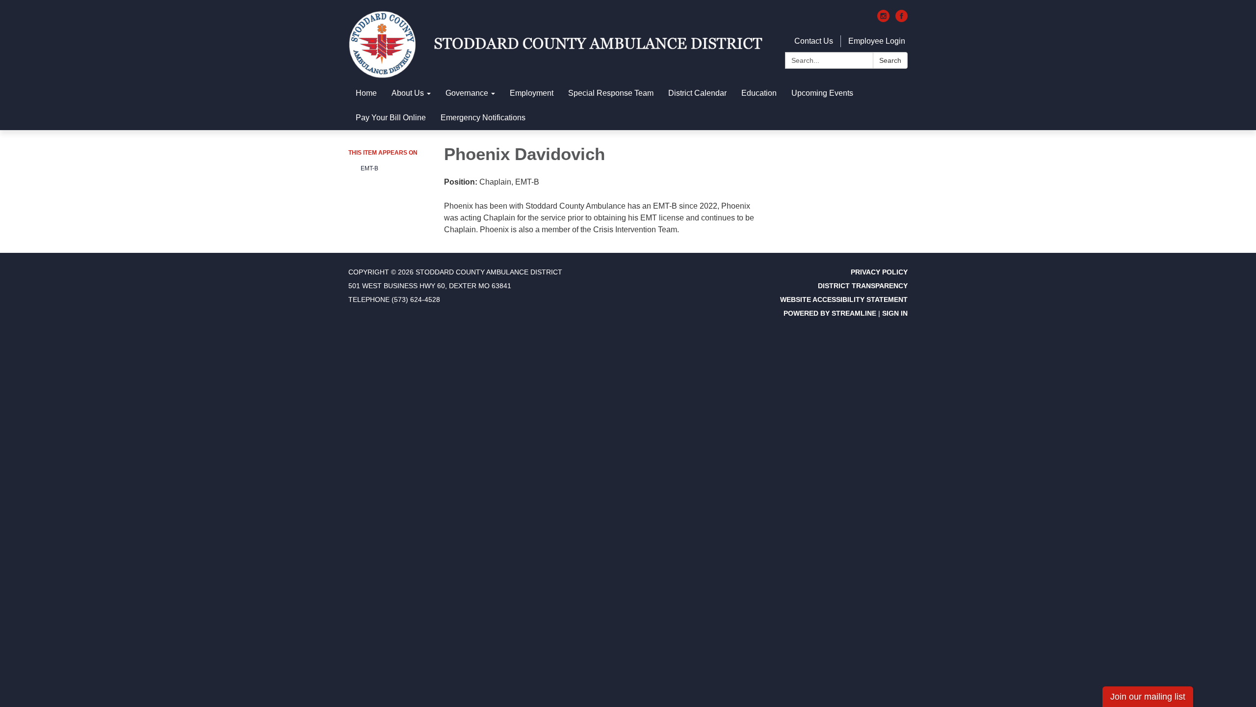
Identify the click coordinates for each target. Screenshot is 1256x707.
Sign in (895, 313)
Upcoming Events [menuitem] (822, 93)
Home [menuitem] (366, 93)
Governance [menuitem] (466, 93)
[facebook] (901, 19)
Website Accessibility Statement (844, 299)
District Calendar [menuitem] (697, 93)
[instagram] (883, 19)
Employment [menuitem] (531, 93)
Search (890, 60)
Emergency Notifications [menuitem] (483, 117)
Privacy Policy (879, 272)
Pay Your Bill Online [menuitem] (391, 117)
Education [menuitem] (759, 93)
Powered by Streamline (830, 313)
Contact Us (813, 41)
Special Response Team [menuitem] (611, 93)
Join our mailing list (1147, 697)
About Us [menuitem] (408, 93)
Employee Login (876, 41)
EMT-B (369, 168)
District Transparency (863, 286)
